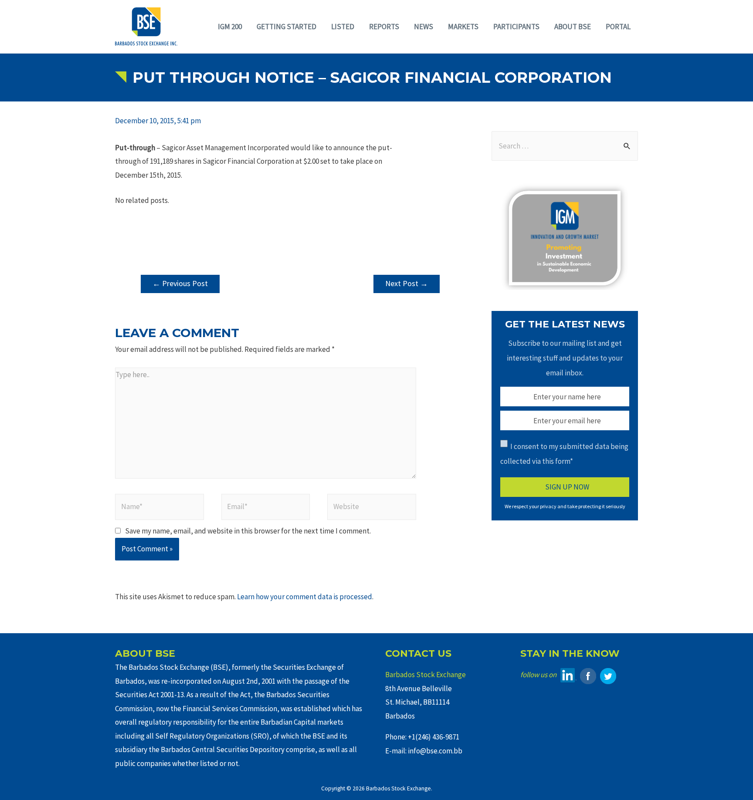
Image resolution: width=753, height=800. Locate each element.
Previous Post (180, 283)
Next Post (406, 283)
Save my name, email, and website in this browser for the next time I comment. (248, 531)
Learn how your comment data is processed (304, 596)
